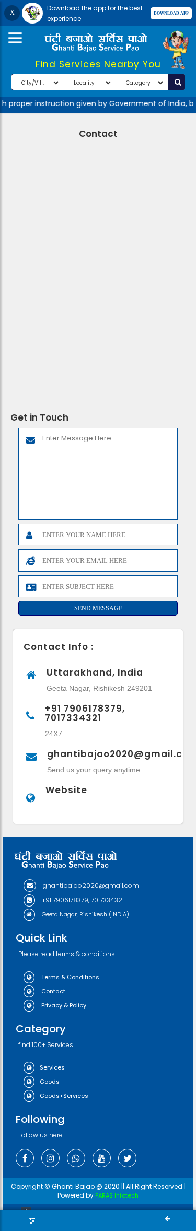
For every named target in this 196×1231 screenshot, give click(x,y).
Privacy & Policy (63, 1005)
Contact (52, 991)
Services (52, 1067)
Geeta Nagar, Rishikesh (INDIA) (84, 914)
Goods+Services (64, 1095)
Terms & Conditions (69, 977)
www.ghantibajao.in (69, 806)
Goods (50, 1081)
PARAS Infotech (117, 1195)
